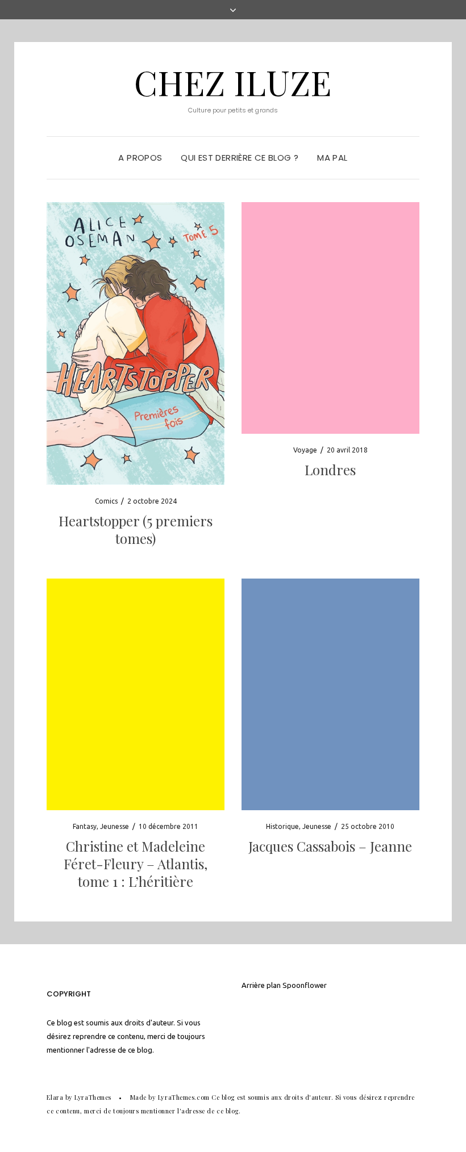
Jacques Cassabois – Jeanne (330, 846)
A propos (140, 158)
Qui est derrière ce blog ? (239, 158)
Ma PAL (332, 158)
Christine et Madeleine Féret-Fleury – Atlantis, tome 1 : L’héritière (135, 863)
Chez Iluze (232, 81)
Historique (282, 826)
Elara (55, 1097)
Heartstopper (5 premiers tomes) (136, 529)
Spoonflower (304, 985)
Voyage (305, 450)
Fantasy (85, 826)
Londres (330, 469)
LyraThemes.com (184, 1097)
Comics (106, 501)
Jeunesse (114, 826)
